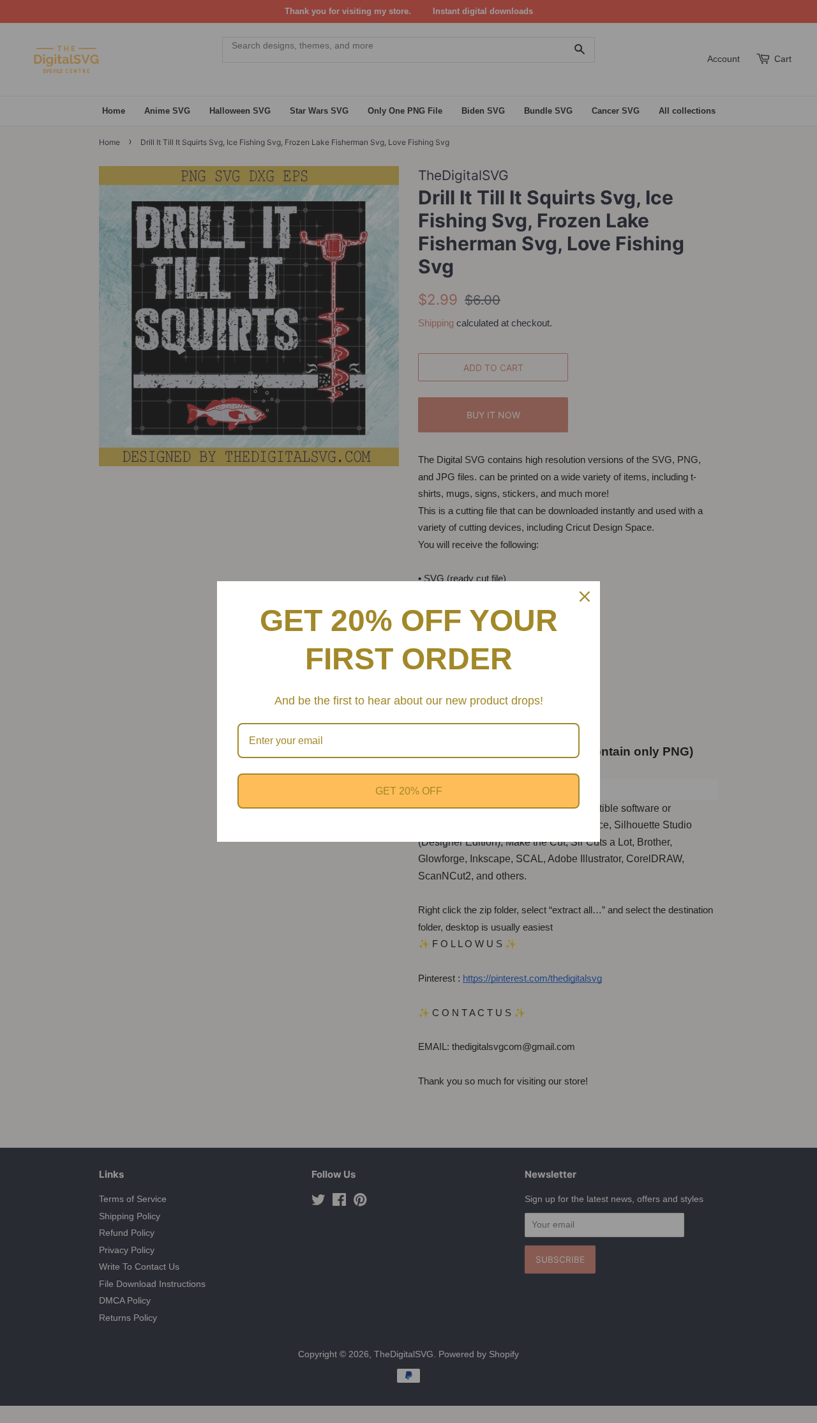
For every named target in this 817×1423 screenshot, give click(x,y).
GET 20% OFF (408, 791)
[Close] (584, 596)
